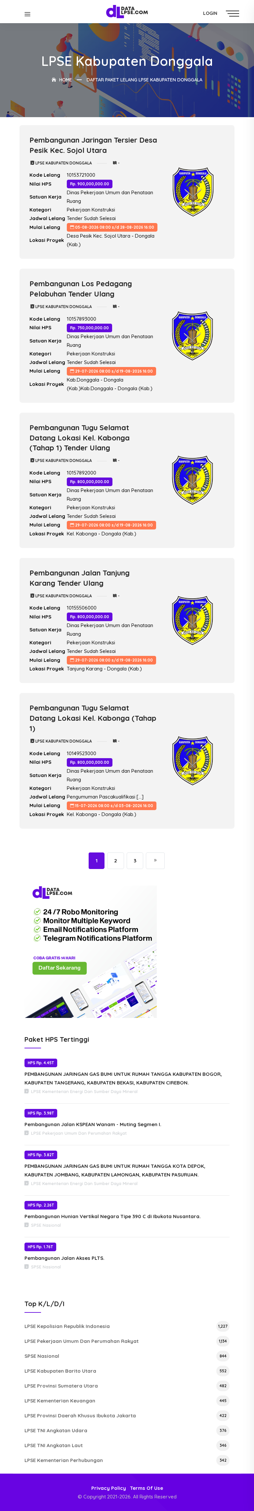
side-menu (234, 13)
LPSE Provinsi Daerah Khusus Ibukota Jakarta (125, 1415)
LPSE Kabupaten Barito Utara (125, 1371)
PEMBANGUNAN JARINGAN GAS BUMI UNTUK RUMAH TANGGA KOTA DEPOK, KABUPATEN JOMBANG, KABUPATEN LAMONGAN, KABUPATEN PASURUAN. (114, 1170)
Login (210, 13)
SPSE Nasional (125, 1356)
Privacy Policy (108, 1488)
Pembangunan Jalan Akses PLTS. (64, 1258)
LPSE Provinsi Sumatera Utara (125, 1386)
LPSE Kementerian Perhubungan (125, 1460)
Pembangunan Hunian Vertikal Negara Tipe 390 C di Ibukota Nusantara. (112, 1216)
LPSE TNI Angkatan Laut (125, 1445)
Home (65, 80)
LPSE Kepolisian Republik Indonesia (126, 1326)
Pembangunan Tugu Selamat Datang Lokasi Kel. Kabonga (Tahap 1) (92, 718)
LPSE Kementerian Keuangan (125, 1400)
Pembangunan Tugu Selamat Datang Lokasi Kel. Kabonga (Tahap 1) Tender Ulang (79, 438)
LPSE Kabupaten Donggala (63, 162)
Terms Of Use (146, 1488)
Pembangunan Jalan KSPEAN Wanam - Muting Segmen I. (92, 1124)
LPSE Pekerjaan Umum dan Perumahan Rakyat (125, 1341)
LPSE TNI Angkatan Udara (125, 1430)
